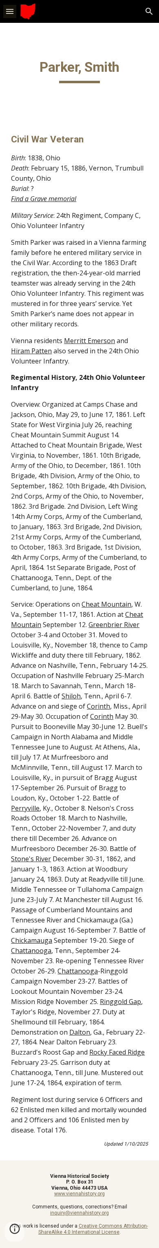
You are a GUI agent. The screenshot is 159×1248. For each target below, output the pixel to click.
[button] (10, 11)
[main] (79, 70)
